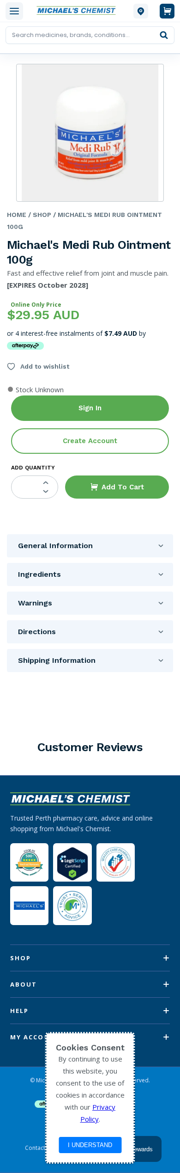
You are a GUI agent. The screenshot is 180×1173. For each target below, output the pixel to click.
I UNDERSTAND (90, 1145)
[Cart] (167, 11)
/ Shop (38, 214)
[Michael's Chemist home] (78, 10)
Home (16, 214)
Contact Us (39, 1148)
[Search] (164, 35)
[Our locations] (140, 11)
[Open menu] (14, 11)
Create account (90, 441)
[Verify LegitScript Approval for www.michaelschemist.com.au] (72, 862)
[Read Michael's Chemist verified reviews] (29, 862)
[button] (117, 487)
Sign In (90, 408)
